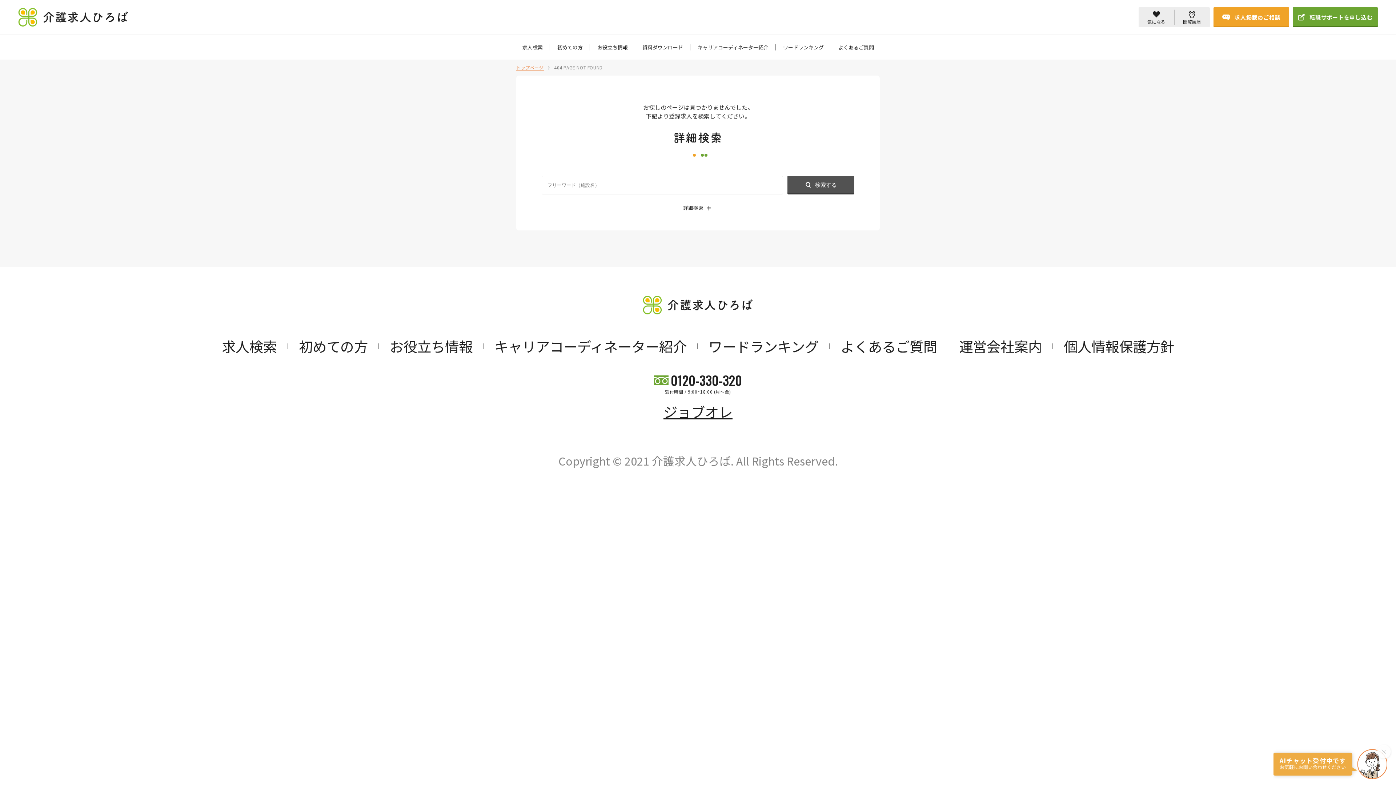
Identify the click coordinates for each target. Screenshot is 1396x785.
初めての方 (570, 47)
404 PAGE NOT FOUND (578, 67)
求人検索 (532, 47)
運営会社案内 (1000, 346)
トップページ (530, 67)
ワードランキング (803, 47)
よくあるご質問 (856, 47)
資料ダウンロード (662, 47)
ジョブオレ (698, 411)
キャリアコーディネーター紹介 (733, 47)
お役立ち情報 (612, 47)
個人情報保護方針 (1119, 346)
